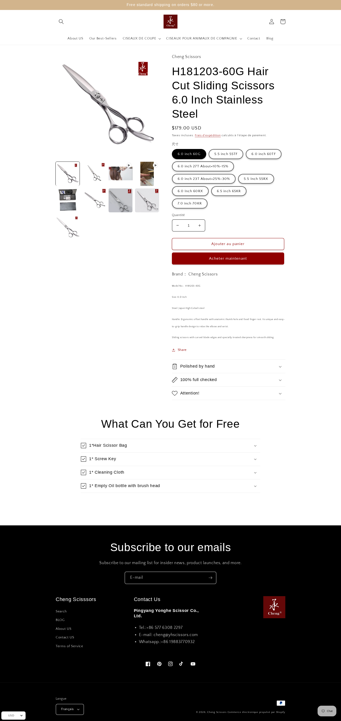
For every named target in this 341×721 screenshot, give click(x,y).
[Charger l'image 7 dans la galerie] (68, 227)
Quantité (178, 215)
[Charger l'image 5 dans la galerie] (120, 200)
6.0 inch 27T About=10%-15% (203, 166)
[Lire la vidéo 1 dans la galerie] (120, 174)
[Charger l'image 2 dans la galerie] (94, 174)
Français (67, 709)
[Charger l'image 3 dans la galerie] (68, 200)
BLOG (60, 620)
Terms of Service (69, 646)
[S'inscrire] (210, 578)
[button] (61, 21)
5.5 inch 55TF (226, 154)
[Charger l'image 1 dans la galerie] (68, 174)
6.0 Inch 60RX (190, 191)
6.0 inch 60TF (263, 154)
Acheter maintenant (228, 258)
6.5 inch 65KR (229, 191)
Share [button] (182, 350)
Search (61, 611)
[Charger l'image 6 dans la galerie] (147, 200)
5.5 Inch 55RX (256, 179)
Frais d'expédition (208, 135)
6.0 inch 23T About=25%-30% (204, 179)
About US (63, 629)
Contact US (65, 637)
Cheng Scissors (217, 712)
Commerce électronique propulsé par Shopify (256, 712)
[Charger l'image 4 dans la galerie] (94, 200)
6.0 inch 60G (189, 154)
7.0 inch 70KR (190, 203)
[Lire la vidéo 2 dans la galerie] (147, 174)
